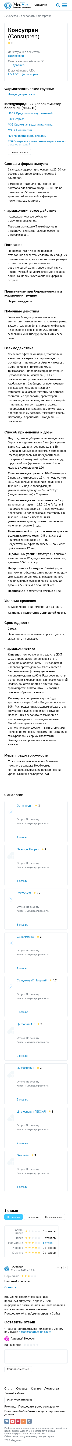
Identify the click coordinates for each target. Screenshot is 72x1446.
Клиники (36, 1388)
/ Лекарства (40, 4)
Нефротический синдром (27, 135)
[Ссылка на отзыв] (53, 1267)
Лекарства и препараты (19, 16)
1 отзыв (22, 837)
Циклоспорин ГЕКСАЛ (31, 1111)
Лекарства (45, 16)
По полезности (53, 1217)
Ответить (10, 1287)
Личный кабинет (14, 1393)
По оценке (33, 1217)
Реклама (10, 1406)
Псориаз (16, 118)
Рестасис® (24, 893)
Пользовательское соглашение (38, 1406)
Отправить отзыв (18, 1369)
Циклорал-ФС (26, 1024)
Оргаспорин (24, 805)
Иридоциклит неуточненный (30, 113)
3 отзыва (22, 924)
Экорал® (22, 1155)
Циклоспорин (16, 55)
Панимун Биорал (28, 849)
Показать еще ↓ (19, 152)
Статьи (8, 1388)
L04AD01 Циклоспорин (23, 74)
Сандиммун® (25, 936)
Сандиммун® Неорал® (32, 980)
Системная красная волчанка (30, 124)
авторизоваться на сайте (35, 1331)
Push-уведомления (19, 1399)
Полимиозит (20, 130)
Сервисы (22, 1388)
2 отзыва (22, 1055)
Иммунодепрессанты (21, 94)
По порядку (13, 1217)
